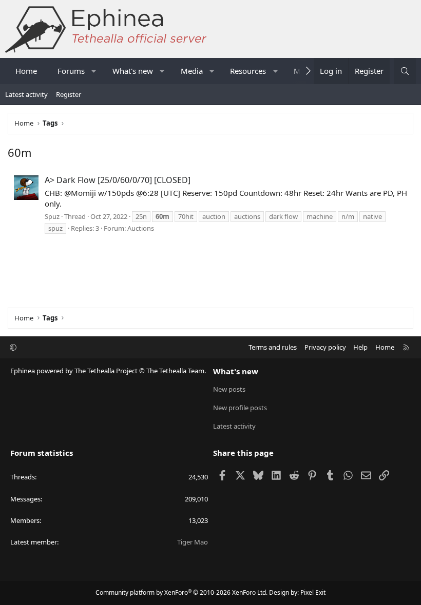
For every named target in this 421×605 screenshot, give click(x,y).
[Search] (405, 71)
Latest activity (26, 94)
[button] (94, 71)
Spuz (52, 216)
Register (68, 94)
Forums (71, 71)
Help (360, 347)
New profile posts (240, 407)
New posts (229, 389)
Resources (248, 71)
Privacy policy (325, 347)
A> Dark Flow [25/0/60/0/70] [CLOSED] (117, 180)
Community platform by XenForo (181, 592)
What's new (132, 71)
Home (26, 71)
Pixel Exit (313, 592)
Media (192, 71)
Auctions (140, 228)
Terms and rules (272, 347)
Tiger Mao (192, 542)
